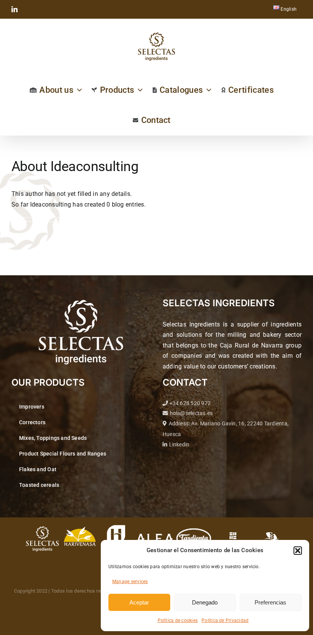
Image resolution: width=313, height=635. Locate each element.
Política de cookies (178, 620)
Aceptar (139, 602)
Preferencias (270, 602)
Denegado (205, 602)
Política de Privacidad (225, 620)
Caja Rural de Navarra (251, 345)
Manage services (130, 581)
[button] (298, 550)
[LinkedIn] (14, 9)
